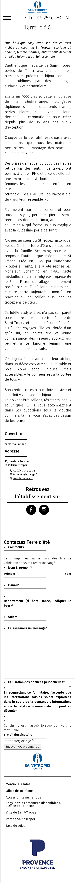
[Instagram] (44, 510)
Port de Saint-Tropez (20, 819)
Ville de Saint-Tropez (21, 812)
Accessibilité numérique (23, 797)
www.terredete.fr (23, 478)
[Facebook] (31, 510)
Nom (67, 574)
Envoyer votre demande (22, 746)
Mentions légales (18, 784)
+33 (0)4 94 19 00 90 (23, 470)
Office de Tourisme (19, 790)
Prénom (9, 574)
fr (31, 18)
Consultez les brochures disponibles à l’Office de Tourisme (33, 804)
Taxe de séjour (16, 825)
